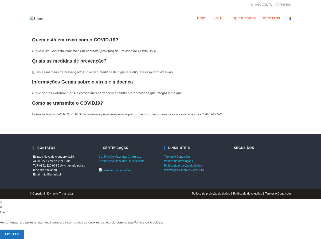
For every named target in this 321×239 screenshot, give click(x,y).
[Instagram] (36, 5)
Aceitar (12, 234)
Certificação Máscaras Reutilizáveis (121, 161)
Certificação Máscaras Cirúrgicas (120, 156)
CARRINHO (283, 5)
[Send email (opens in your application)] (41, 5)
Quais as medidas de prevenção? (69, 61)
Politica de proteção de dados (183, 165)
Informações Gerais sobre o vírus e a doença (82, 81)
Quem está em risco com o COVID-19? (75, 39)
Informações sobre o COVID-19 (184, 170)
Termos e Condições (177, 156)
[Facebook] (32, 5)
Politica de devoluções (178, 161)
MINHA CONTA (261, 5)
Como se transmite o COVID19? (67, 103)
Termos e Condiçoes (278, 193)
